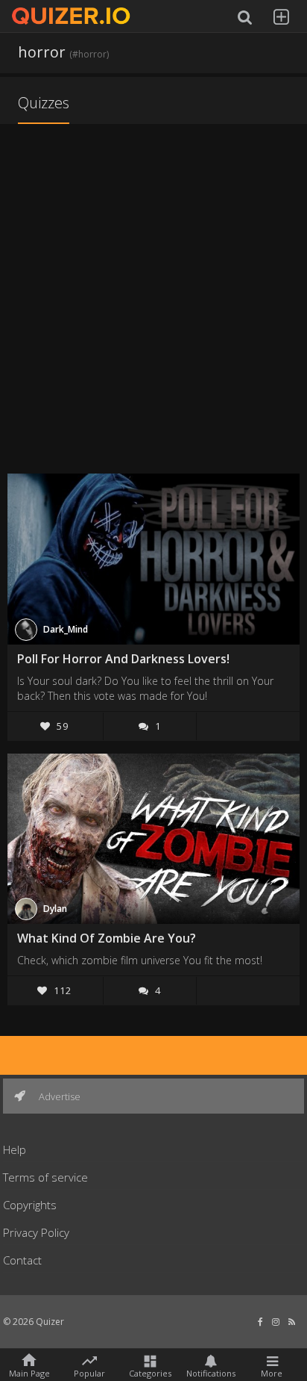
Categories (150, 1372)
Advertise (58, 1096)
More (271, 1372)
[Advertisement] (153, 300)
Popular (89, 1372)
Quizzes (43, 103)
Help (14, 1149)
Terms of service (45, 1177)
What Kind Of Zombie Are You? (106, 938)
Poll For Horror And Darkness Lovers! (123, 659)
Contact (22, 1260)
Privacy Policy (36, 1232)
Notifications (210, 1372)
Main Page (29, 1372)
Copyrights (30, 1204)
